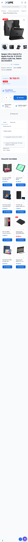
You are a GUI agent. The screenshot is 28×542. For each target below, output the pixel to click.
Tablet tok (23, 11)
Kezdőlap (3, 11)
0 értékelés (16, 64)
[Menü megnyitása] (2, 2)
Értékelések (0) (7, 126)
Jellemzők (12, 122)
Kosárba (8, 185)
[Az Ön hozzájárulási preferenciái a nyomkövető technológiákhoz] (2, 540)
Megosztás (15, 113)
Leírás (4, 122)
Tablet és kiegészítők (13, 11)
